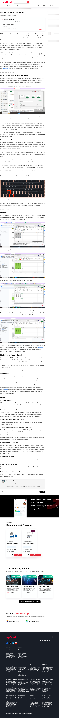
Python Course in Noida (34, 669)
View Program (13, 554)
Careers (7, 650)
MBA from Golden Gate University (12, 706)
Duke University (45, 690)
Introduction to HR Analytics (11, 688)
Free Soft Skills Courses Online (48, 666)
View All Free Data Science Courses (29, 601)
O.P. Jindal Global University (47, 682)
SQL (17, 5)
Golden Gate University (46, 681)
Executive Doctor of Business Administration (14, 698)
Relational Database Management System (38, 698)
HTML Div (32, 704)
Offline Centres (21, 650)
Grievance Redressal (22, 652)
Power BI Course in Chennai (35, 667)
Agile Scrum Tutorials (22, 690)
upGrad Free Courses (10, 655)
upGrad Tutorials (9, 653)
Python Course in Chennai (35, 666)
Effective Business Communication (12, 684)
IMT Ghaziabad (45, 689)
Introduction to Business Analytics (12, 689)
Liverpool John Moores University (48, 684)
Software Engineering (22, 700)
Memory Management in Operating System (14, 667)
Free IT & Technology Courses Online (49, 672)
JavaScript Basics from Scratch (12, 683)
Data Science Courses (34, 685)
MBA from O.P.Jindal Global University (13, 703)
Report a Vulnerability (22, 656)
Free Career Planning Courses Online (49, 671)
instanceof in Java (33, 700)
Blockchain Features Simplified (12, 682)
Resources (8, 654)
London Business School (46, 688)
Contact (19, 649)
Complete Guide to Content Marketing (13, 690)
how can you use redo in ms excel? (11, 22)
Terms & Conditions (22, 653)
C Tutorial (20, 681)
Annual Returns (21, 657)
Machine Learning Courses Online (36, 684)
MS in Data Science (28, 543)
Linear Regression (21, 670)
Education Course (33, 690)
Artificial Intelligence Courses (35, 682)
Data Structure (21, 684)
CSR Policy (20, 655)
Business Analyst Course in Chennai (37, 668)
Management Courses (34, 689)
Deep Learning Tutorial (22, 687)
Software (34, 5)
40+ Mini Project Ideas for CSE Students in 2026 (15, 671)
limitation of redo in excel (9, 28)
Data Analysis (20, 672)
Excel (39, 5)
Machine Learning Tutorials (23, 691)
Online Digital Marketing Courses (36, 688)
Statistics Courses (21, 665)
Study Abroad (9, 657)
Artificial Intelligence (51, 5)
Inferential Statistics (22, 675)
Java (24, 5)
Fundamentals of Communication (12, 691)
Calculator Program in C (34, 703)
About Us (8, 649)
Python (29, 5)
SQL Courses (20, 671)
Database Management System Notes (13, 668)
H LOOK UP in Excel (34, 702)
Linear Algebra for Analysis (23, 669)
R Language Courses (22, 667)
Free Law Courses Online (47, 669)
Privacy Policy (20, 654)
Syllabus (20, 554)
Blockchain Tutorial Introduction (24, 682)
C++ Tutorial (20, 685)
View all (40, 29)
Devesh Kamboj (10, 481)
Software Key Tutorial (22, 688)
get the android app (45, 637)
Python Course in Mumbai (35, 670)
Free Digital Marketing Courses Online (49, 668)
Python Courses (21, 666)
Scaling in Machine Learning (35, 705)
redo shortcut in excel (8, 24)
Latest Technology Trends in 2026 (12, 666)
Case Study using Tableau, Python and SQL (14, 687)
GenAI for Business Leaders (11, 697)
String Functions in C (34, 701)
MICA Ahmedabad (45, 687)
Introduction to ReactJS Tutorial (24, 683)
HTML (44, 5)
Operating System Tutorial (23, 689)
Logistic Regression (22, 674)
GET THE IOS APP (46, 640)
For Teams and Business (10, 656)
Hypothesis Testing (21, 668)
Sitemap (19, 658)
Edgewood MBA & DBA (10, 701)
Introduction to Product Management (13, 681)
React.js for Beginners (10, 685)
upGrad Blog (8, 652)
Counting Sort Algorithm (35, 706)
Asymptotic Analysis (34, 709)
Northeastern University (46, 685)
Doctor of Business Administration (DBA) (38, 683)
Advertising (20, 697)
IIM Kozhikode (44, 683)
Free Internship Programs (47, 670)
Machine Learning (10, 5)
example (5, 26)
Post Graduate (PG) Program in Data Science (14, 704)
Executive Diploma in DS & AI (12, 544)
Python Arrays (32, 707)
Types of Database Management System (14, 665)
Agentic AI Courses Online (35, 681)
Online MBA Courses (34, 687)
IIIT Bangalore (44, 691)
